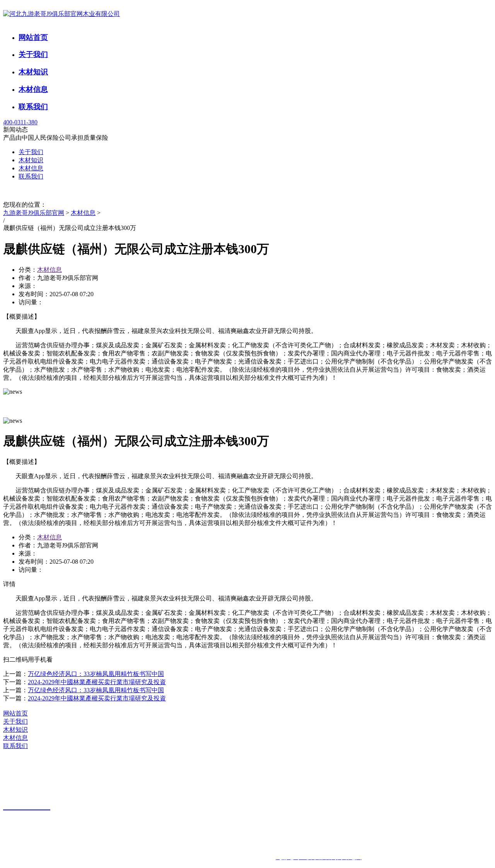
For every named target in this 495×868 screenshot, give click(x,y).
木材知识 (33, 72)
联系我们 (33, 107)
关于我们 (33, 54)
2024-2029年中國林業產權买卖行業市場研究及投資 (97, 682)
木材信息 (33, 89)
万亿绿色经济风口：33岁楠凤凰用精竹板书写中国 (96, 674)
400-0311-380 (20, 122)
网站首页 (33, 37)
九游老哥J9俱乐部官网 (33, 212)
